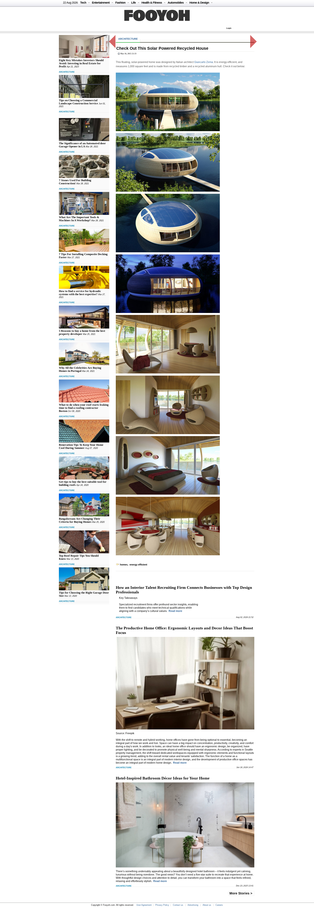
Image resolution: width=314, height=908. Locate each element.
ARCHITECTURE (67, 72)
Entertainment (101, 2)
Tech (83, 2)
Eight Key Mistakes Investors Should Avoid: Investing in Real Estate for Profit (81, 63)
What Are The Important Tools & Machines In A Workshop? (79, 219)
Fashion (120, 2)
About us (207, 905)
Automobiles (176, 2)
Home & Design (199, 2)
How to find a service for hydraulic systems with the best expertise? (80, 293)
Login (228, 28)
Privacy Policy (162, 905)
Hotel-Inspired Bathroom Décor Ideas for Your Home (162, 778)
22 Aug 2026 (70, 2)
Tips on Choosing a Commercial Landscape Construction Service (78, 102)
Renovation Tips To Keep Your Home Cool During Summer (81, 446)
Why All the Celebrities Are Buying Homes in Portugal (80, 369)
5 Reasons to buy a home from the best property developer (82, 332)
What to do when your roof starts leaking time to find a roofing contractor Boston (84, 408)
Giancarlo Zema (203, 62)
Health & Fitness (151, 2)
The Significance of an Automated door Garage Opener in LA (82, 145)
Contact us (178, 905)
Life (133, 2)
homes (124, 564)
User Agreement (144, 905)
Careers (219, 905)
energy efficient (138, 564)
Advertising (193, 905)
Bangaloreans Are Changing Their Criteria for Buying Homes (79, 520)
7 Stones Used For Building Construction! (75, 182)
